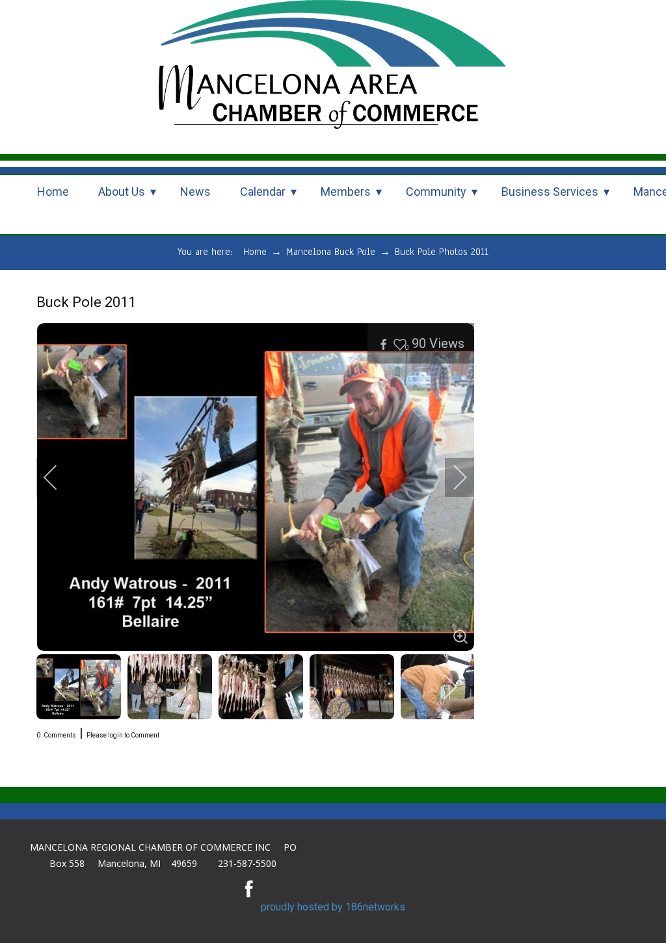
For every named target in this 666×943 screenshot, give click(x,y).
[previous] (59, 477)
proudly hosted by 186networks (333, 907)
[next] (451, 477)
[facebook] (249, 888)
